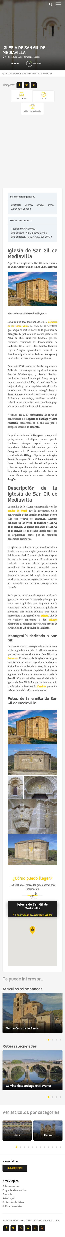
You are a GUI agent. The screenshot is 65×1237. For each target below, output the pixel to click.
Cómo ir (43, 99)
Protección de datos (13, 1202)
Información (21, 99)
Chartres (41, 686)
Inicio (8, 74)
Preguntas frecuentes (14, 1190)
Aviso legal (8, 1198)
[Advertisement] (32, 151)
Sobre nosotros (10, 1186)
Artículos (17, 74)
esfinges (53, 619)
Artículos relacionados (32, 111)
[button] (32, 930)
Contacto (7, 1194)
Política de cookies (12, 1206)
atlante (44, 615)
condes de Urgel (17, 510)
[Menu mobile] (58, 5)
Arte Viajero (18, 7)
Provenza (13, 658)
